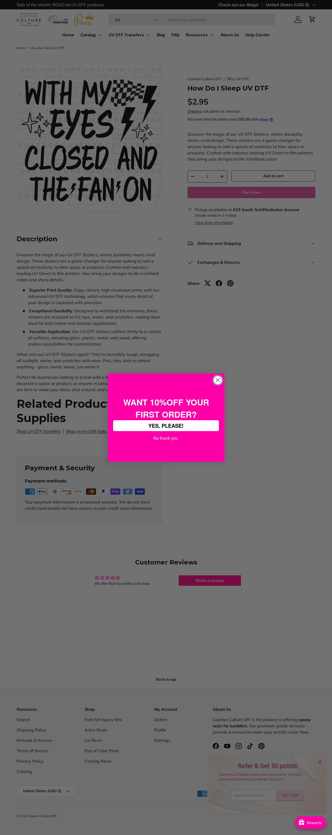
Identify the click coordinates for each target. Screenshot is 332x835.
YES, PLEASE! (166, 425)
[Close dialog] (217, 380)
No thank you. (166, 437)
